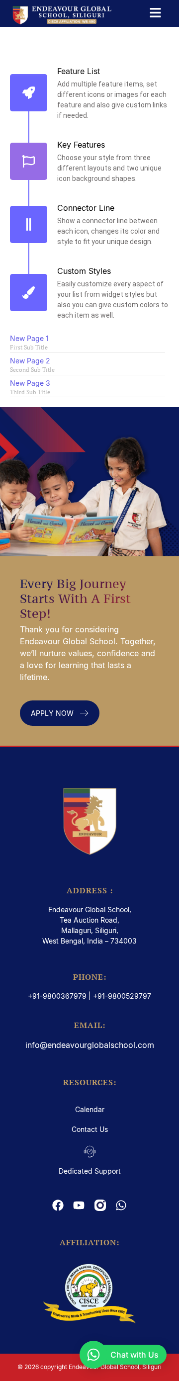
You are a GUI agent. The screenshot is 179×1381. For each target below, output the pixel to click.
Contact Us (90, 1129)
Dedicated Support (90, 1171)
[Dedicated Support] (90, 1152)
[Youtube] (79, 1205)
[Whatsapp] (121, 1205)
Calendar (89, 1109)
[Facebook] (58, 1205)
